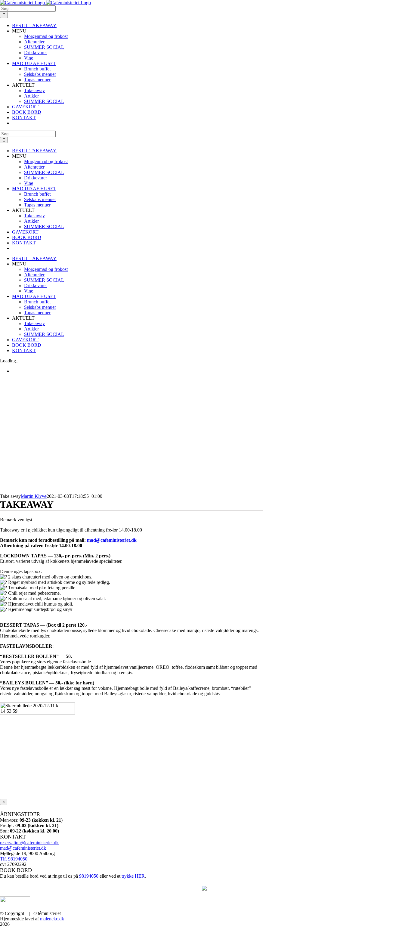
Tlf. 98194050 (13, 858)
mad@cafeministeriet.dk (112, 540)
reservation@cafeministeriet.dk (29, 842)
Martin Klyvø (34, 496)
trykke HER (133, 876)
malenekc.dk (52, 918)
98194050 (88, 876)
